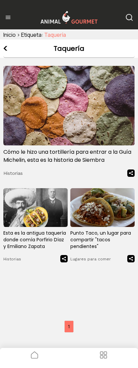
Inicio (9, 34)
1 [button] (69, 326)
